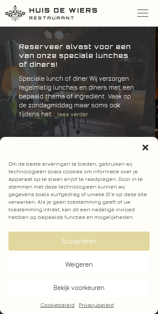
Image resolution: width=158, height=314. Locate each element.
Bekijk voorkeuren (79, 287)
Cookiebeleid (57, 305)
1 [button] (69, 132)
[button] (145, 147)
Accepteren (79, 241)
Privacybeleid (96, 305)
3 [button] (87, 132)
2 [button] (78, 132)
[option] (78, 84)
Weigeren (79, 264)
